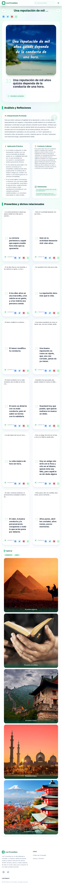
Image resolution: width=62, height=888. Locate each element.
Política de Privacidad (39, 855)
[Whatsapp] (16, 16)
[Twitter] (7, 16)
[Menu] (58, 3)
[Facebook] (3, 16)
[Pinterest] (12, 16)
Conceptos (8, 555)
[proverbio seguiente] (58, 10)
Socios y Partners (38, 858)
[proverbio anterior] (4, 10)
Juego (17, 555)
